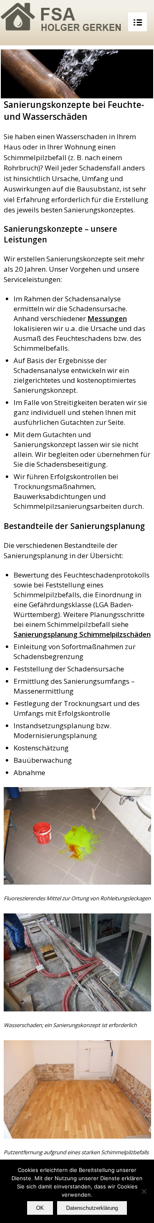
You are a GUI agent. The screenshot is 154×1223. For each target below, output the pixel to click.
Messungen (107, 318)
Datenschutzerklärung (92, 1208)
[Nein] (144, 1191)
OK (40, 1208)
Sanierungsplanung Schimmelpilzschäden (82, 634)
